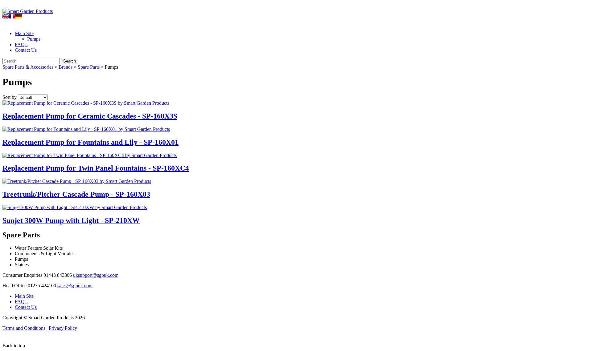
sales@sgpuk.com (74, 285)
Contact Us (26, 50)
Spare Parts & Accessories (27, 67)
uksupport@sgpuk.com (95, 275)
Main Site (24, 33)
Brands (65, 67)
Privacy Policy (63, 328)
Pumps (33, 39)
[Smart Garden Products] (27, 11)
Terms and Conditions (23, 328)
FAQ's (21, 44)
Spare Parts (89, 67)
